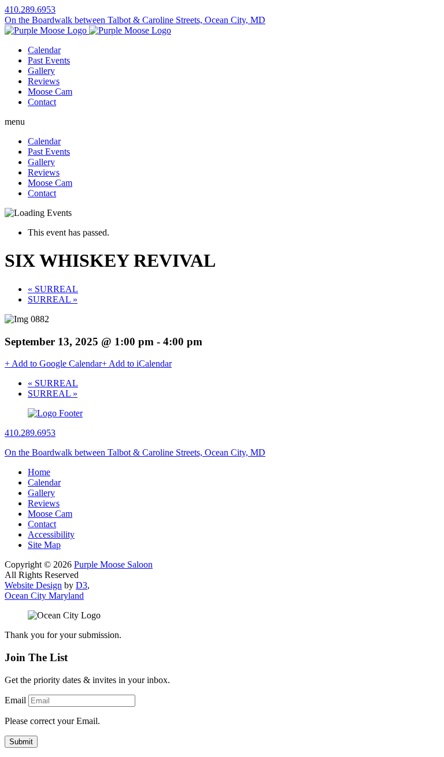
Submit (21, 741)
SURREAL (53, 289)
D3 (81, 585)
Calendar (44, 50)
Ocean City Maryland (44, 596)
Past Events (49, 60)
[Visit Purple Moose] (88, 30)
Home (39, 472)
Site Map (44, 545)
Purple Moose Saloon (113, 564)
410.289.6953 (30, 9)
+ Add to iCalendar (137, 363)
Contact (42, 102)
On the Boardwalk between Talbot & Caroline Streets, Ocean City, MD (135, 20)
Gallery (41, 71)
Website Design (33, 585)
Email (15, 700)
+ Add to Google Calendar (53, 363)
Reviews (44, 81)
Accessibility (51, 534)
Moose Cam (50, 91)
